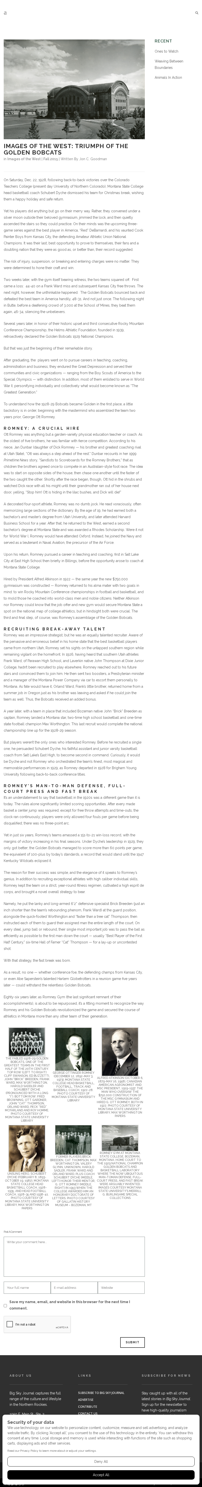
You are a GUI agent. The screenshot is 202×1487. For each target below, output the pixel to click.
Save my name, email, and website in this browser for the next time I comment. (69, 1305)
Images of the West (24, 159)
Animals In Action (168, 77)
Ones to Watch (166, 51)
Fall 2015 (50, 159)
